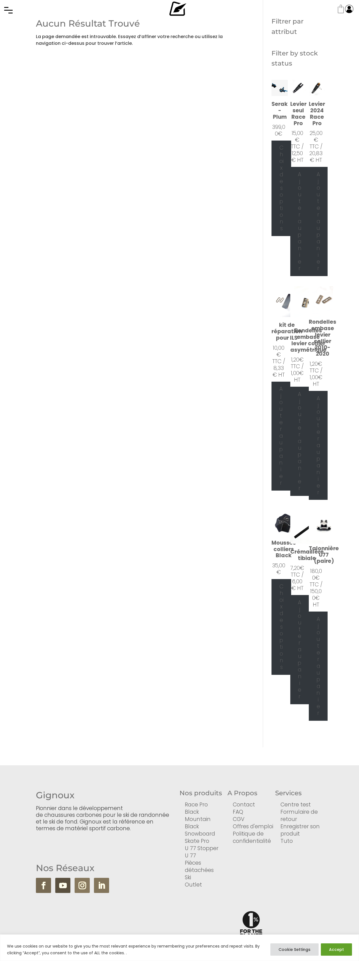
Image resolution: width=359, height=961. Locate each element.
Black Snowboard (200, 830)
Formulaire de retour (299, 815)
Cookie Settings (294, 949)
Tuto (286, 841)
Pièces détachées (199, 866)
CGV (239, 819)
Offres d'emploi (253, 826)
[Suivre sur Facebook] (43, 885)
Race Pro (196, 804)
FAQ (238, 812)
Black (192, 812)
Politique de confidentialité (252, 837)
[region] (179, 947)
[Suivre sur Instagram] (82, 885)
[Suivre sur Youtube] (62, 885)
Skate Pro (197, 841)
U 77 (190, 855)
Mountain (198, 819)
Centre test (295, 804)
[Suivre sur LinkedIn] (101, 885)
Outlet (193, 884)
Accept (336, 949)
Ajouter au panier (299, 221)
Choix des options (281, 188)
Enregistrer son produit (300, 830)
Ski (188, 877)
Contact (244, 804)
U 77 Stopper (201, 848)
